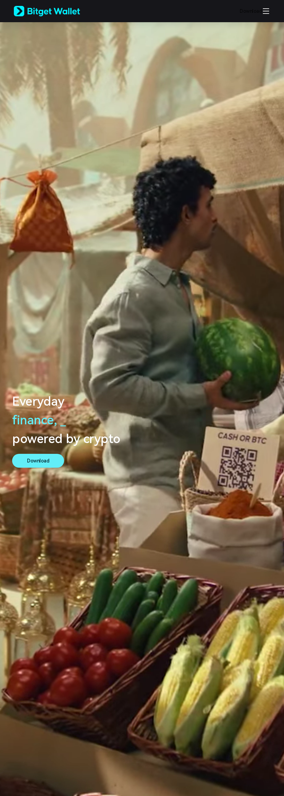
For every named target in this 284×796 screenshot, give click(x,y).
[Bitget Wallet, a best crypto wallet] (56, 11)
